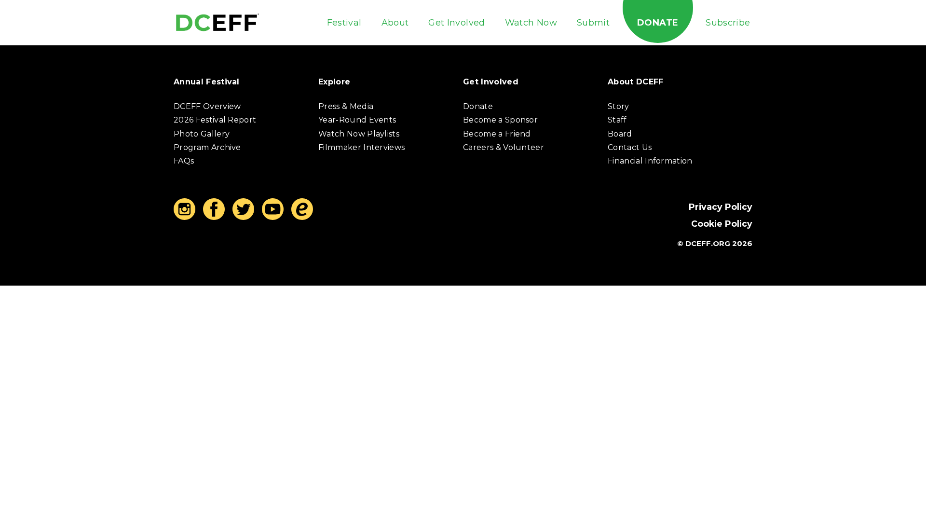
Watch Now (531, 22)
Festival (344, 22)
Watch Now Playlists (358, 133)
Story (618, 106)
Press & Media (345, 106)
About (395, 22)
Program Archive (207, 147)
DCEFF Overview (207, 106)
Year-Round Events (357, 119)
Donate (657, 22)
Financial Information (650, 160)
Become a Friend (497, 133)
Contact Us (630, 147)
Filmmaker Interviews (361, 147)
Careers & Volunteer (503, 147)
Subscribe (728, 22)
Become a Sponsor (500, 119)
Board (620, 133)
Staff (617, 119)
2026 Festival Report (215, 119)
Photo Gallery (202, 133)
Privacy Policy (720, 207)
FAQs (184, 160)
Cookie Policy (721, 224)
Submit (593, 22)
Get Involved (456, 22)
